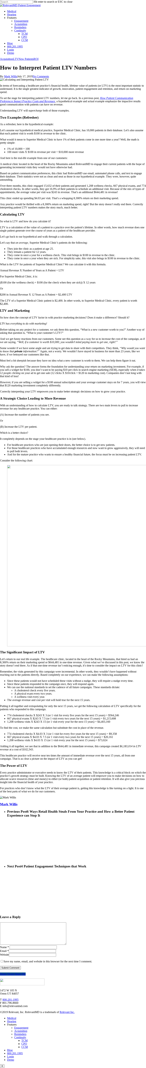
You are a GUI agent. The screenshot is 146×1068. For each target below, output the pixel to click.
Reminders (20, 1034)
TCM (24, 1040)
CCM (24, 1046)
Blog (10, 1050)
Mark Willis (10, 76)
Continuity (20, 1037)
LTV (16, 58)
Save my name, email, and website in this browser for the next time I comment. (48, 961)
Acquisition (6, 58)
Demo (10, 1059)
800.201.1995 (15, 46)
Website (4, 954)
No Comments (41, 76)
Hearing (11, 1021)
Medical (11, 1018)
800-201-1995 (10, 999)
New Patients (26, 58)
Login (10, 1056)
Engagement (21, 1027)
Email (4, 950)
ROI (35, 58)
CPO (24, 1043)
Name (4, 947)
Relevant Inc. (67, 1012)
